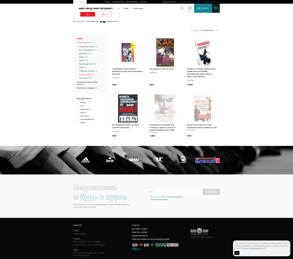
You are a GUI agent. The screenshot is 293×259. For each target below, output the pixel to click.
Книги (80, 38)
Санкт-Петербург (79, 2)
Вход (206, 2)
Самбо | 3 (83, 67)
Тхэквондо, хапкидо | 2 (88, 71)
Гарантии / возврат (140, 232)
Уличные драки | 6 (86, 74)
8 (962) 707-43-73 (168, 2)
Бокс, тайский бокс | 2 (88, 50)
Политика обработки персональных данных (151, 239)
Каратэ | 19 (83, 60)
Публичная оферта (140, 236)
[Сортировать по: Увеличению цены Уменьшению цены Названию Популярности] (210, 30)
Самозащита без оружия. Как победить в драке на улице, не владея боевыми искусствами (162, 127)
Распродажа (138, 8)
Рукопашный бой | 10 (87, 64)
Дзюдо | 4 (83, 57)
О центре (107, 2)
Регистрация (214, 2)
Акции (126, 8)
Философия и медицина (86, 88)
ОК (237, 253)
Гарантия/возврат (132, 2)
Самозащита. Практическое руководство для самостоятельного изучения (127, 71)
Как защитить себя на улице (161, 69)
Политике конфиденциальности (253, 248)
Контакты (143, 2)
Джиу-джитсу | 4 (85, 53)
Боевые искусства (84, 42)
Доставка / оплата (139, 229)
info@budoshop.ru (80, 234)
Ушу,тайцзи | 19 (85, 78)
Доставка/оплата (118, 2)
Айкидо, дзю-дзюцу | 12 (88, 46)
